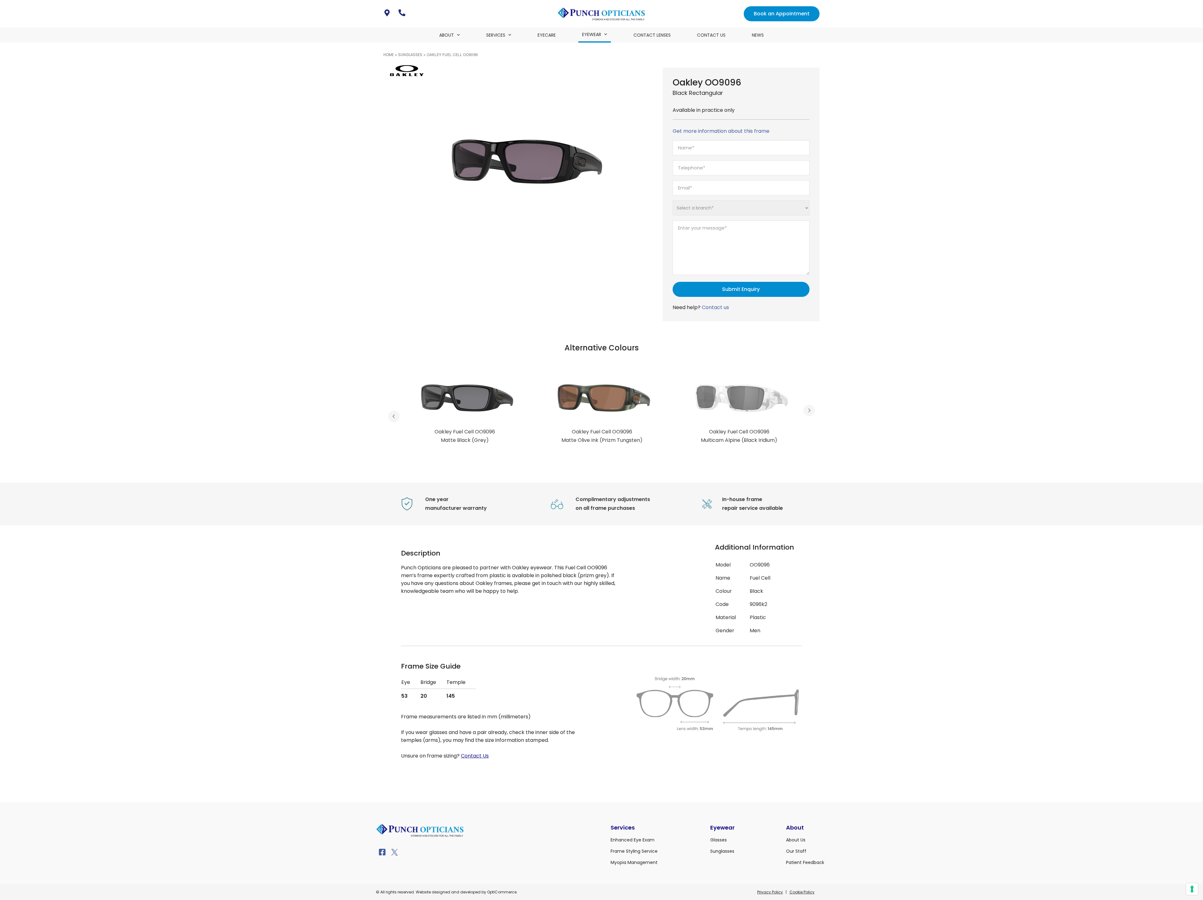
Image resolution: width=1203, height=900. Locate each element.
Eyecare (547, 35)
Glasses (718, 840)
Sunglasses (410, 54)
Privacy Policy (770, 892)
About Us (795, 840)
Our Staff (796, 851)
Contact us (715, 307)
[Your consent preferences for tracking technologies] (1192, 889)
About (446, 35)
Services (495, 35)
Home (388, 54)
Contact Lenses (652, 35)
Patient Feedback (805, 862)
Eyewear (591, 34)
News (758, 35)
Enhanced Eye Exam (632, 840)
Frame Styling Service (634, 851)
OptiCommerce (502, 892)
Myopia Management (634, 862)
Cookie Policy (802, 892)
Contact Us (711, 35)
